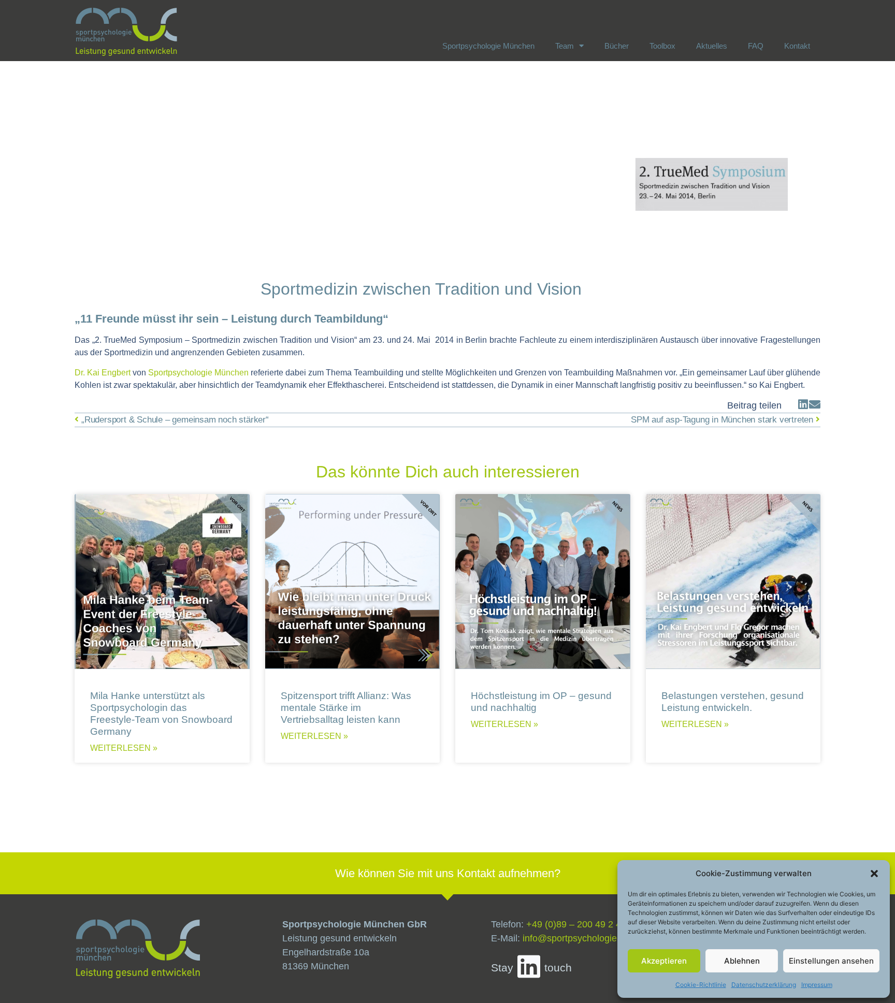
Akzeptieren (664, 961)
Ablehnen (742, 961)
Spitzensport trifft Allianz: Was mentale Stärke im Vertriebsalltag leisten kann (346, 707)
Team (564, 45)
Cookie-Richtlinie (700, 985)
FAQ (755, 45)
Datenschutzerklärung (763, 985)
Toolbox (662, 45)
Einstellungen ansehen (831, 961)
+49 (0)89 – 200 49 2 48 (576, 924)
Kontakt (797, 45)
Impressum (816, 985)
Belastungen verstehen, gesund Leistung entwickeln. (732, 701)
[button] (874, 873)
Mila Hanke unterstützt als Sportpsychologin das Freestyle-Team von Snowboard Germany (161, 713)
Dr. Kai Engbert (103, 372)
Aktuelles (711, 45)
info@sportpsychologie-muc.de (587, 938)
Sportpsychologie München (488, 45)
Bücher (616, 45)
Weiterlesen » (123, 748)
